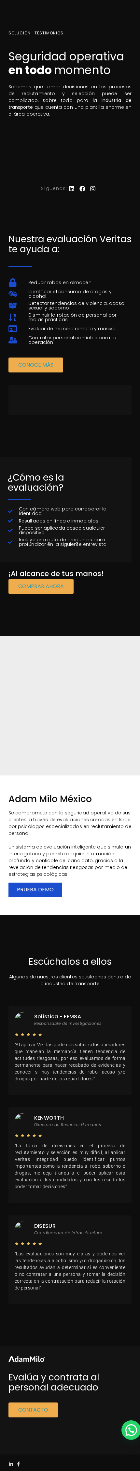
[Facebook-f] (18, 1464)
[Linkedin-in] (10, 1464)
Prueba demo (35, 889)
